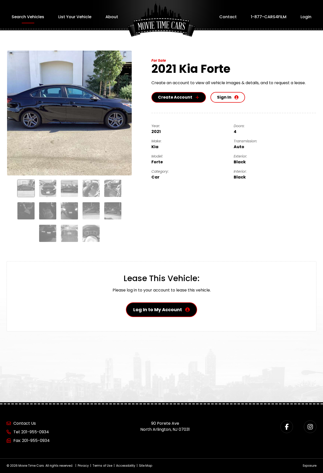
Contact (228, 17)
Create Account (175, 97)
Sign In (224, 97)
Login (306, 17)
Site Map (145, 465)
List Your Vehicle (74, 17)
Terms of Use (102, 465)
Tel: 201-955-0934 (31, 432)
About (111, 17)
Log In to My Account (157, 309)
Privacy (83, 465)
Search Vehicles (28, 17)
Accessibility (125, 465)
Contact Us (24, 423)
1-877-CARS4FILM (268, 17)
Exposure (309, 465)
